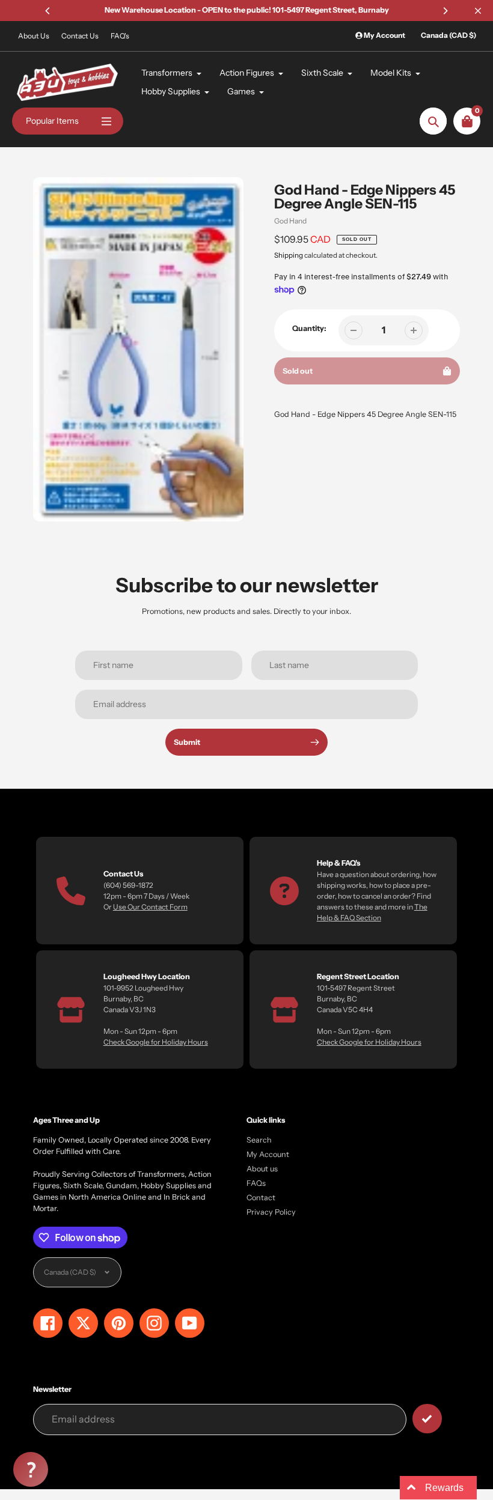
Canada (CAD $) (448, 35)
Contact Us (80, 35)
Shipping (288, 255)
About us (262, 1168)
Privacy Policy (271, 1211)
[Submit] (427, 1418)
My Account (267, 1154)
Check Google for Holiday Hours (155, 1041)
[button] (30, 1469)
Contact (260, 1197)
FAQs (256, 1183)
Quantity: (309, 328)
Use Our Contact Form (150, 906)
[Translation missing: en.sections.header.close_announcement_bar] (478, 11)
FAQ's (120, 35)
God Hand (290, 220)
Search (259, 1139)
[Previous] (48, 11)
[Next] (445, 11)
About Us (33, 35)
